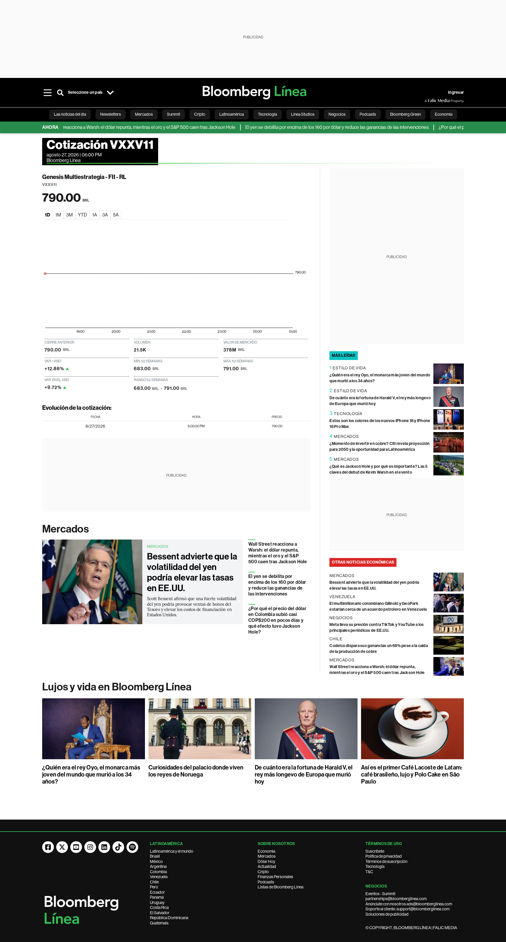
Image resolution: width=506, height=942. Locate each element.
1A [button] (94, 215)
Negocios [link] (337, 114)
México (156, 861)
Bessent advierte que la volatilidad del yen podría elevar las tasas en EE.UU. (192, 572)
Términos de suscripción (386, 861)
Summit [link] (173, 114)
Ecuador (157, 892)
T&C (369, 871)
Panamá (157, 897)
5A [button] (116, 215)
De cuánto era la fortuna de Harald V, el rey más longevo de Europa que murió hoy (304, 774)
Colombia (158, 871)
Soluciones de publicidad (386, 914)
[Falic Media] (429, 101)
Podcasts (266, 882)
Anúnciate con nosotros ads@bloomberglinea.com (408, 904)
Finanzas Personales (275, 876)
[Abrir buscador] (60, 92)
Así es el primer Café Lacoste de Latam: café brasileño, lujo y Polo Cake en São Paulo (411, 774)
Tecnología (374, 866)
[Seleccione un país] (110, 92)
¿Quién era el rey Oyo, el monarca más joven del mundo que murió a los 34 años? (91, 774)
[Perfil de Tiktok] (118, 847)
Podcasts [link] (368, 114)
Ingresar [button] (456, 92)
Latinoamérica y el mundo (171, 851)
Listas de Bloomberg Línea (280, 887)
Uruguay (157, 902)
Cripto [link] (199, 114)
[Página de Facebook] (48, 847)
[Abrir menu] (47, 92)
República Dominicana (169, 917)
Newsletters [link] (110, 114)
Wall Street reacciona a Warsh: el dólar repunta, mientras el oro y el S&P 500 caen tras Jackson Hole (119, 127)
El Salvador (160, 912)
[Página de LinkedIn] (104, 847)
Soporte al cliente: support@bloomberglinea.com (407, 909)
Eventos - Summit (380, 893)
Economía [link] (443, 114)
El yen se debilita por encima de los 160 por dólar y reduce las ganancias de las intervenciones (319, 127)
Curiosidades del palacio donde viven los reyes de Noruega (196, 771)
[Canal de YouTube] (76, 847)
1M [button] (58, 215)
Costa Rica (159, 907)
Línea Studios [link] (302, 114)
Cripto (263, 871)
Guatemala (159, 923)
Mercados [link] (144, 114)
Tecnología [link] (267, 114)
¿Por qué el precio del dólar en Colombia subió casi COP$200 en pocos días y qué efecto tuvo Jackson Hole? (277, 620)
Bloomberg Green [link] (405, 114)
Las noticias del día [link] (70, 114)
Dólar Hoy (266, 861)
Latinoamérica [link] (231, 114)
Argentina (158, 866)
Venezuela (158, 876)
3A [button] (105, 215)
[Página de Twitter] (62, 847)
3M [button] (69, 215)
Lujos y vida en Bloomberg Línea (117, 687)
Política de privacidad (383, 856)
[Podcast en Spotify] (132, 847)
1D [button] (47, 215)
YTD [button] (82, 215)
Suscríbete (374, 851)
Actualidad (267, 866)
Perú (154, 887)
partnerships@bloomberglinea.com (396, 898)
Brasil (155, 856)
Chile (154, 882)
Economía (266, 851)
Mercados (65, 529)
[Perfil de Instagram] (90, 847)
